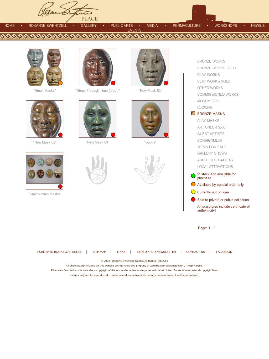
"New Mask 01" (150, 91)
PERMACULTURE (187, 26)
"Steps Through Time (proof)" (97, 91)
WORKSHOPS (226, 26)
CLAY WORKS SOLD (213, 81)
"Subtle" (150, 142)
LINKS (121, 251)
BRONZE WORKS (211, 61)
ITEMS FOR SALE (211, 147)
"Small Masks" (44, 91)
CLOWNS (204, 108)
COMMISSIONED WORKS (218, 94)
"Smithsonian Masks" (44, 194)
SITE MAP (99, 251)
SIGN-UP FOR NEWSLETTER (156, 251)
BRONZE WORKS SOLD (216, 68)
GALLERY (89, 26)
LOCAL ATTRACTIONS (215, 167)
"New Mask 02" (44, 142)
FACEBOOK (224, 251)
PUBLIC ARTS (122, 26)
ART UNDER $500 (211, 127)
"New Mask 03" (97, 142)
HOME (9, 26)
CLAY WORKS (208, 75)
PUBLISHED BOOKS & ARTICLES (59, 251)
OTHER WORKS (210, 88)
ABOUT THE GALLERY (215, 160)
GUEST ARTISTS (211, 134)
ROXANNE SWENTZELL (48, 26)
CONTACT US (195, 251)
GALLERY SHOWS (212, 153)
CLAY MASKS (208, 121)
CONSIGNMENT (210, 140)
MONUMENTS (208, 101)
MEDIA (152, 26)
